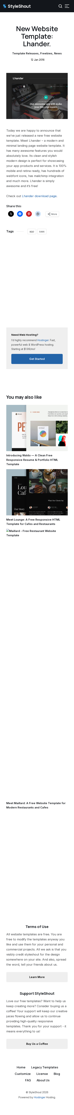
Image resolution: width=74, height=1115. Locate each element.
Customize (23, 1074)
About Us (43, 1080)
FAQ (28, 1080)
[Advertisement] (37, 283)
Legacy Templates (44, 1067)
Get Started (37, 359)
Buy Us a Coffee (37, 1044)
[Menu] (67, 6)
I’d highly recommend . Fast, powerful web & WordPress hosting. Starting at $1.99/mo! (33, 341)
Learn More (37, 977)
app (31, 231)
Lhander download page (39, 196)
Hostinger (39, 1097)
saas (42, 231)
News (58, 53)
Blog (57, 1074)
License (42, 1074)
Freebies (46, 53)
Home (21, 1067)
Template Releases (25, 53)
